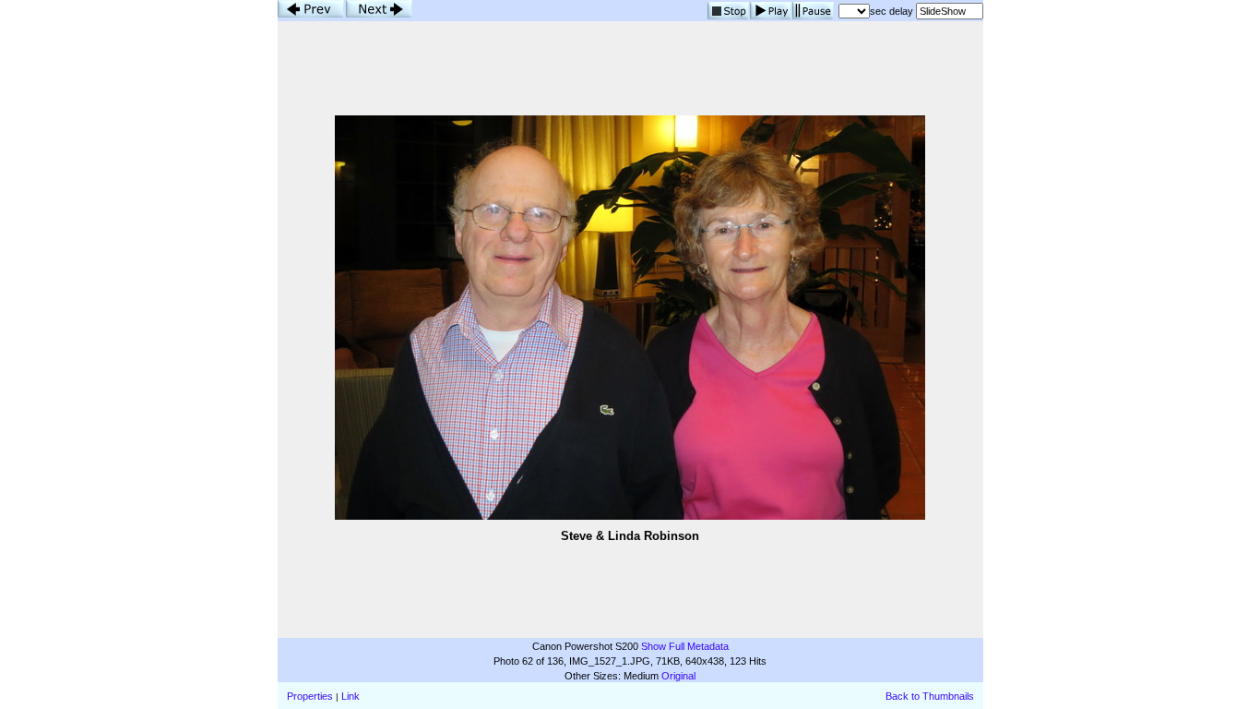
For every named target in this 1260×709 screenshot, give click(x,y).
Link (350, 696)
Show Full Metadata (685, 646)
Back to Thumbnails (930, 696)
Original (678, 675)
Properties (310, 696)
